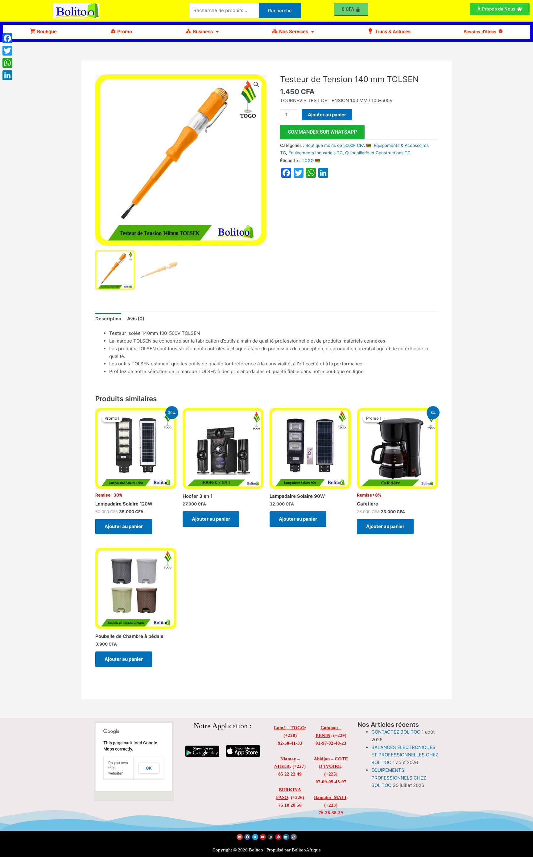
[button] (202, 32)
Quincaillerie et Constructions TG (378, 152)
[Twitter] (7, 50)
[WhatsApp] (7, 63)
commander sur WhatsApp (322, 132)
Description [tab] (108, 319)
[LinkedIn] (7, 75)
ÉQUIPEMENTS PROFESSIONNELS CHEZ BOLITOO (398, 777)
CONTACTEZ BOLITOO (395, 732)
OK (149, 768)
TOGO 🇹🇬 (311, 160)
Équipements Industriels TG (315, 152)
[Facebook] (7, 38)
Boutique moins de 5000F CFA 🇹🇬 (338, 145)
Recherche (280, 11)
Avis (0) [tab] (135, 319)
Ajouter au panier (327, 115)
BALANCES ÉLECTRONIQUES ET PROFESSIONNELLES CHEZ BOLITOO (404, 755)
